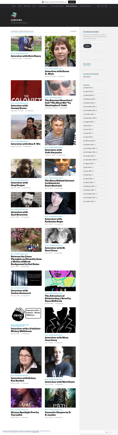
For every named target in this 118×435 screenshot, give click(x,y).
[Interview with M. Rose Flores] (60, 235)
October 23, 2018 (16, 58)
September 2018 (90, 159)
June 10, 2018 (15, 333)
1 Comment (61, 76)
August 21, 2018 (50, 155)
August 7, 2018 (15, 188)
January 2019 (89, 144)
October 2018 (89, 156)
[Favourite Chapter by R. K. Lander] (60, 398)
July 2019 (88, 125)
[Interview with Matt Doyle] (60, 361)
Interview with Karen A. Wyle (57, 72)
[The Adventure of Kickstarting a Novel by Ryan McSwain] (60, 281)
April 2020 (88, 91)
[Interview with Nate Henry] (26, 43)
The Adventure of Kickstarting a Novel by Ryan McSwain (58, 298)
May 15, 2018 (49, 384)
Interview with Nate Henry (26, 56)
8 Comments (25, 295)
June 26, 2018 (15, 295)
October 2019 (89, 114)
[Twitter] (98, 6)
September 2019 (90, 118)
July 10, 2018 (15, 266)
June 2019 (88, 129)
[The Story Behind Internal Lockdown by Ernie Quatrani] (60, 167)
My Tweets (86, 77)
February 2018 (89, 186)
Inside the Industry (85, 6)
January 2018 (89, 190)
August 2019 (89, 122)
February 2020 (89, 99)
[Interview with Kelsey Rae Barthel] (26, 359)
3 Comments (27, 58)
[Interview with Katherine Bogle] (60, 203)
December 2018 (90, 148)
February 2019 (89, 141)
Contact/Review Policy (57, 6)
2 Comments (26, 188)
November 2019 (90, 110)
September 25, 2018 (17, 110)
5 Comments (59, 384)
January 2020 (89, 103)
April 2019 (88, 137)
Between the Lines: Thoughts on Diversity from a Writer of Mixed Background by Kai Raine (26, 260)
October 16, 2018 (50, 76)
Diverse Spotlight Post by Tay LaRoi (25, 413)
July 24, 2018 (15, 217)
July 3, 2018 (48, 253)
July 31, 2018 (49, 188)
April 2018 (88, 178)
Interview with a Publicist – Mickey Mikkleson (26, 330)
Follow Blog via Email (91, 31)
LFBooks (16, 20)
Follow (87, 46)
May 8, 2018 (15, 417)
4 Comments (61, 155)
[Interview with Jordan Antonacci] (26, 278)
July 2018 (88, 167)
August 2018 (89, 163)
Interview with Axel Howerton (19, 213)
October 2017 (89, 201)
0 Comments (29, 110)
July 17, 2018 (48, 224)
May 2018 (88, 175)
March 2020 (89, 95)
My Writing (27, 6)
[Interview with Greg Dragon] (26, 168)
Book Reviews (43, 6)
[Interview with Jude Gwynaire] (60, 130)
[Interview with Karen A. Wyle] (60, 51)
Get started (71, 2)
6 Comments (25, 266)
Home (14, 6)
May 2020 (88, 87)
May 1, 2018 (48, 417)
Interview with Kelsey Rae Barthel (23, 379)
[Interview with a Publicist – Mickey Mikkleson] (26, 315)
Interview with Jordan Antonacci (21, 292)
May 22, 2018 (15, 383)
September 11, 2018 (51, 108)
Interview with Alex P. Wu (25, 144)
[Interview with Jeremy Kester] (26, 90)
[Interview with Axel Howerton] (26, 199)
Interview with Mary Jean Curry (56, 339)
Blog (34, 6)
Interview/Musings (71, 6)
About (19, 6)
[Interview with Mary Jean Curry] (60, 320)
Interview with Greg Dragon (19, 184)
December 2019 (90, 106)
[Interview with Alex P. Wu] (26, 127)
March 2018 (89, 182)
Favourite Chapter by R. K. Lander (58, 413)
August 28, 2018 (16, 146)
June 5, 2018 (48, 342)
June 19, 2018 (49, 303)
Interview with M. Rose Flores (55, 249)
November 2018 (90, 152)
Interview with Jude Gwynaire (53, 151)
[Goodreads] (102, 6)
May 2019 (88, 133)
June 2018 (88, 171)
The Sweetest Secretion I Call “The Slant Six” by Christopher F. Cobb (58, 103)
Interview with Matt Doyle (60, 382)
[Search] (105, 6)
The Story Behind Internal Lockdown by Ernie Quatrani (59, 183)
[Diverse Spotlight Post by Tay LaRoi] (26, 398)
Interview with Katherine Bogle (54, 220)
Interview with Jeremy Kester (19, 107)
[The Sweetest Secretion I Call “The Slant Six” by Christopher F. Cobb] (60, 88)
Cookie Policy (35, 432)
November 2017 (90, 197)
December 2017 (90, 194)
